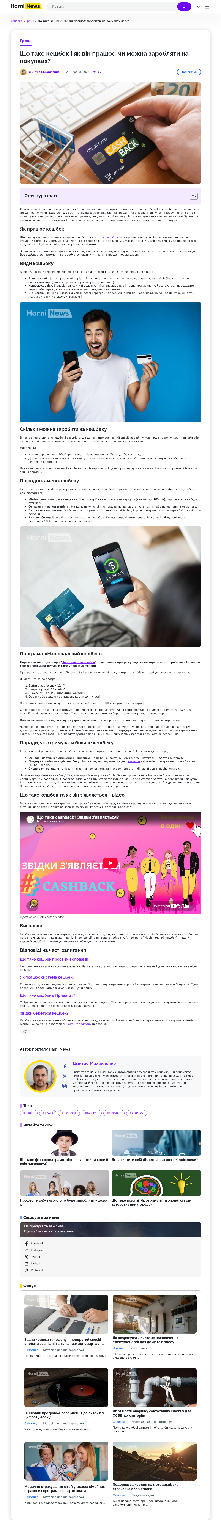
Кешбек (92, 1113)
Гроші (30, 21)
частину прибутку (78, 1024)
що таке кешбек (106, 237)
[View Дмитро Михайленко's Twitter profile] (64, 1076)
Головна (17, 21)
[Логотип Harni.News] (26, 8)
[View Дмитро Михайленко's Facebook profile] (64, 1066)
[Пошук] (184, 6)
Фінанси (138, 1113)
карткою (134, 761)
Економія (70, 1113)
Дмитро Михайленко (94, 1063)
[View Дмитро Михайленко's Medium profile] (64, 1086)
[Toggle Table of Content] (191, 196)
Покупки (115, 1113)
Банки (29, 1113)
